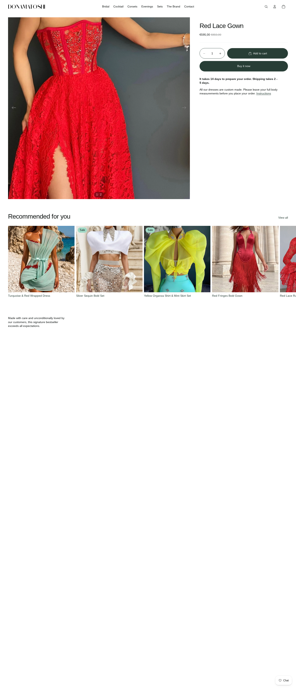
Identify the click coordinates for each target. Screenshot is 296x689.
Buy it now (243, 66)
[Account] (274, 6)
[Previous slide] (12, 108)
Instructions (263, 93)
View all (283, 217)
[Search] (266, 6)
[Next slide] (185, 108)
